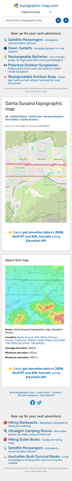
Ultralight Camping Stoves (30, 431)
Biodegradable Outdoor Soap (32, 76)
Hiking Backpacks (23, 422)
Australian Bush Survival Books (34, 456)
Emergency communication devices (33, 42)
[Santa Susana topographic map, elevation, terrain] (34, 295)
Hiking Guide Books (24, 439)
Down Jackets (20, 48)
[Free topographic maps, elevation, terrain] (6, 116)
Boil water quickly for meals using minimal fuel (37, 433)
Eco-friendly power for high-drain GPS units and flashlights (36, 58)
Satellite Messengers (25, 39)
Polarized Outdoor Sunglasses (33, 65)
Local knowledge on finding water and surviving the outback (38, 460)
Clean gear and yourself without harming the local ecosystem (36, 80)
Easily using (38, 236)
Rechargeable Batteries (28, 56)
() (35, 340)
